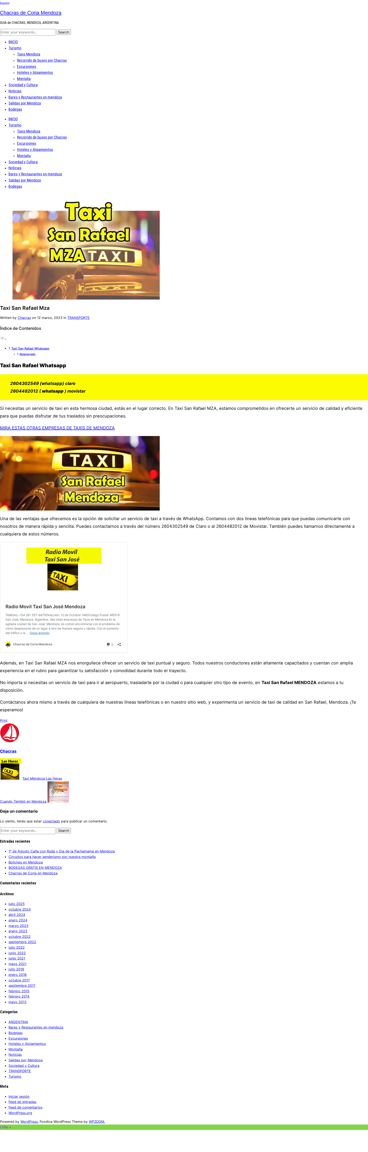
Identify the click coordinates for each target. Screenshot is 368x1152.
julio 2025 (17, 904)
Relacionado (28, 354)
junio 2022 (17, 953)
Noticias (15, 91)
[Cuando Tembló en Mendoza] (58, 801)
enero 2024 (18, 920)
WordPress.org (20, 1113)
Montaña (24, 78)
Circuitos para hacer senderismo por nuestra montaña (52, 857)
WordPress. (29, 1121)
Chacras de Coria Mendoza (30, 13)
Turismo (15, 48)
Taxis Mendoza (28, 54)
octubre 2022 (20, 936)
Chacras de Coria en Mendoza (33, 873)
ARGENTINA (18, 1022)
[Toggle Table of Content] (3, 339)
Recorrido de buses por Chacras (42, 60)
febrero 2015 (19, 991)
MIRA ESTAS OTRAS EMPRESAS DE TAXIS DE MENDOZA (57, 427)
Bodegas (15, 109)
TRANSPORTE (78, 318)
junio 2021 (17, 958)
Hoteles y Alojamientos (35, 72)
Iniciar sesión (19, 1096)
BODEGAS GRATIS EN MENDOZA (35, 867)
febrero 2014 (19, 996)
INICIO (13, 42)
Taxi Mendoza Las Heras (42, 778)
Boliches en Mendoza (26, 862)
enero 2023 (18, 931)
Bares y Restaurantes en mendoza (35, 97)
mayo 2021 (17, 964)
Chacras (24, 318)
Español (4, 2)
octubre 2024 (20, 909)
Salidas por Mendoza (25, 103)
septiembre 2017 (22, 985)
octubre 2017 (19, 980)
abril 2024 (17, 914)
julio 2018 (16, 969)
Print (3, 720)
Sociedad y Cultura (23, 85)
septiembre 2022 (22, 942)
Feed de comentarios (25, 1107)
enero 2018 (18, 975)
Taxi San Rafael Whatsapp (30, 348)
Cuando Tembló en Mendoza (23, 801)
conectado (51, 821)
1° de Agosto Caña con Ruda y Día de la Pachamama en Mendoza (62, 851)
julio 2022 (17, 947)
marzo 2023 (18, 926)
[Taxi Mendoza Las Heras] (10, 778)
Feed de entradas (22, 1102)
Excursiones (26, 66)
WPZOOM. (97, 1121)
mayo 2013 (17, 1002)
